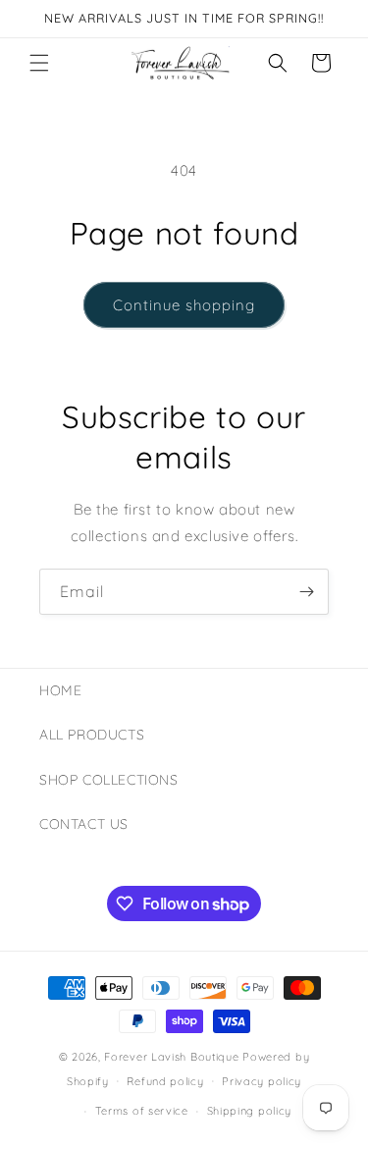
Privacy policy (261, 1081)
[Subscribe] (306, 592)
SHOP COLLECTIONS (109, 780)
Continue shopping (184, 305)
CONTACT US (84, 824)
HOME (60, 690)
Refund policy (165, 1081)
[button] (39, 62)
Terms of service (141, 1111)
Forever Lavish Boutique (171, 1057)
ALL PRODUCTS (91, 734)
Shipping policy (249, 1111)
